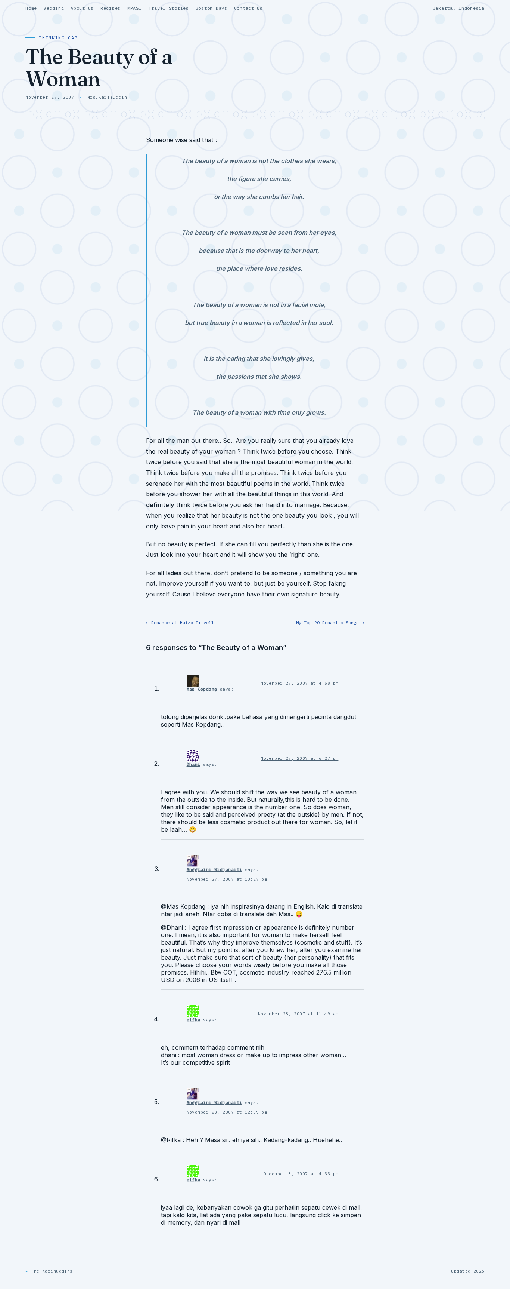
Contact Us (248, 8)
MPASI (134, 8)
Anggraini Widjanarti (214, 869)
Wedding (54, 8)
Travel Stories (169, 8)
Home (31, 8)
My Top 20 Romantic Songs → (330, 622)
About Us (82, 8)
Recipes (110, 8)
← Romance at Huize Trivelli (181, 622)
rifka (193, 1019)
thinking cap (58, 37)
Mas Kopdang (202, 689)
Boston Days (211, 8)
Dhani (193, 764)
